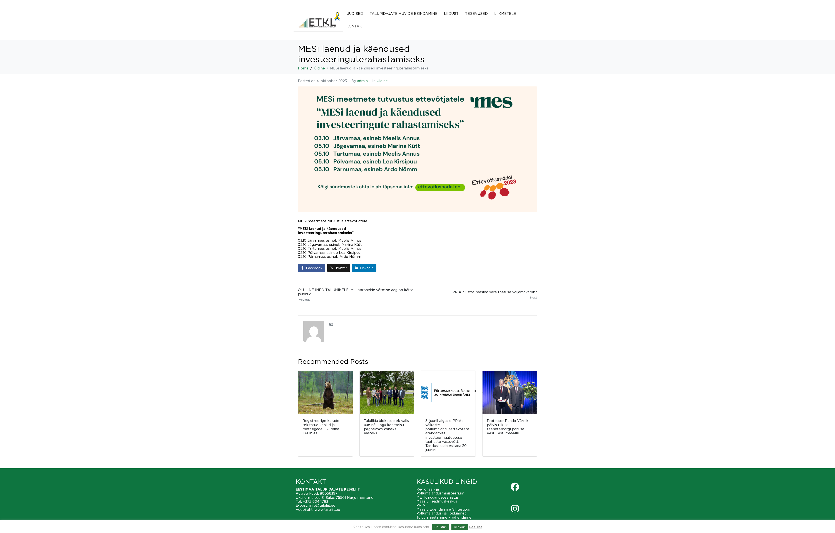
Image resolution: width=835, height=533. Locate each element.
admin (362, 81)
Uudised (354, 13)
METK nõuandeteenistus (437, 497)
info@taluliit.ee (322, 505)
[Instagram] (515, 508)
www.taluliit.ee (327, 509)
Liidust (451, 13)
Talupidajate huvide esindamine (404, 13)
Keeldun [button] (460, 526)
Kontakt (355, 26)
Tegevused (476, 13)
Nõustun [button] (440, 526)
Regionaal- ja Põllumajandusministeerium (440, 491)
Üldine (382, 81)
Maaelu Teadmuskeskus (436, 501)
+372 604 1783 (315, 501)
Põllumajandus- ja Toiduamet (441, 513)
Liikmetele (505, 13)
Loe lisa (475, 527)
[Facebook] (515, 487)
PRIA (420, 505)
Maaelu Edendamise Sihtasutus (443, 509)
